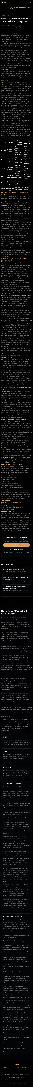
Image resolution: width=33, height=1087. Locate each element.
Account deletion (24, 1067)
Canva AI (4, 129)
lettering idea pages (19, 205)
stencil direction (5, 205)
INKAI (3, 110)
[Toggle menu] (30, 2)
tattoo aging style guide (19, 461)
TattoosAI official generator (9, 504)
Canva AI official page (7, 509)
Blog (7, 8)
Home (2, 8)
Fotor (2, 120)
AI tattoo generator (18, 200)
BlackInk (3, 94)
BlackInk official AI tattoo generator (11, 502)
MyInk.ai (3, 82)
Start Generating (16, 545)
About (5, 1067)
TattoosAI (4, 103)
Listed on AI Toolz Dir (24, 1074)
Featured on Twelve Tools (10, 1074)
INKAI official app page (8, 506)
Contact (17, 1067)
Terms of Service (21, 1070)
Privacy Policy (11, 1070)
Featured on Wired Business (16, 1077)
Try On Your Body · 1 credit (16, 549)
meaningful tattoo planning (9, 204)
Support (11, 1067)
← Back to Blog (5, 600)
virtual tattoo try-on (20, 202)
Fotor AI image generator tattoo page (12, 508)
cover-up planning (23, 204)
